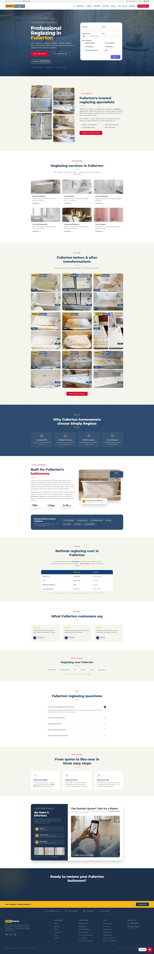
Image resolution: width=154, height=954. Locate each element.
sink (35, 496)
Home (32, 18)
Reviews (56, 929)
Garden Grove (52, 669)
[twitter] (15, 934)
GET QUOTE (142, 904)
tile (40, 496)
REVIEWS (97, 6)
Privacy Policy (107, 926)
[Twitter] (148, 1)
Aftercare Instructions (108, 938)
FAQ (119, 6)
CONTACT (132, 6)
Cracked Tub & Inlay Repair (86, 941)
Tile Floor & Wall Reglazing (86, 935)
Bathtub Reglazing (83, 923)
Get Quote (143, 6)
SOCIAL (113, 6)
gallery (55, 856)
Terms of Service (107, 923)
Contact (56, 938)
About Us (56, 926)
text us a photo (84, 563)
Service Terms (139, 948)
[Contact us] (149, 949)
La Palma (91, 669)
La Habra (82, 669)
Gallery (56, 935)
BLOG (125, 6)
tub (32, 496)
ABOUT (89, 6)
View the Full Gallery (77, 393)
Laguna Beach (102, 669)
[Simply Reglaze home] (15, 6)
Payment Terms (107, 932)
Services (56, 923)
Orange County (38, 18)
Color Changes (83, 938)
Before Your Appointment (109, 941)
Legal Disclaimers (107, 935)
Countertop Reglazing (84, 929)
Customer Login (132, 1)
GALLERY (105, 6)
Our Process (57, 932)
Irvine (75, 669)
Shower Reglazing (83, 932)
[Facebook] (144, 1)
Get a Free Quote (39, 53)
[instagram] (11, 934)
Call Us (140, 1)
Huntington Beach (65, 669)
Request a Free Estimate (91, 133)
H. (74, 6)
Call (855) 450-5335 (60, 53)
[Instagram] (146, 1)
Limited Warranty (107, 929)
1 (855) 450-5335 (26, 1)
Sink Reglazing (82, 926)
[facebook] (6, 934)
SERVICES (80, 6)
